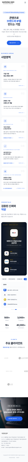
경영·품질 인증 (19, 279)
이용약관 (17, 457)
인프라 (26, 279)
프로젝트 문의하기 (12, 418)
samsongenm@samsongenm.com (14, 447)
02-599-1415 (7, 443)
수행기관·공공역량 (12, 279)
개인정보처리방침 (12, 457)
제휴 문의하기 (12, 43)
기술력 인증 (4, 279)
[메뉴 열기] (25, 2)
